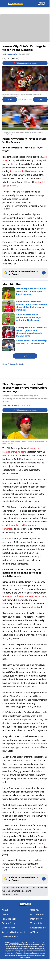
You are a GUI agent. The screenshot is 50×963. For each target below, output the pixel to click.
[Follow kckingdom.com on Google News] (44, 273)
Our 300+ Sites (37, 914)
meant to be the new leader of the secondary (26, 596)
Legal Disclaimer (38, 927)
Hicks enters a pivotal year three (32, 743)
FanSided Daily (9, 919)
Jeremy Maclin (17, 171)
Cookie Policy (8, 927)
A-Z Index (35, 932)
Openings (34, 910)
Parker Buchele (12, 405)
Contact (6, 914)
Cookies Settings (10, 936)
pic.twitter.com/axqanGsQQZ (24, 864)
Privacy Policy (8, 923)
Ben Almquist (11, 54)
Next (40, 99)
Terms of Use (36, 923)
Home (4, 364)
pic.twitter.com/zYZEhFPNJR (16, 202)
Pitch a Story (36, 919)
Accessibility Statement (13, 932)
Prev (10, 99)
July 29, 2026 (35, 706)
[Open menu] (3, 3)
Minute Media (14, 943)
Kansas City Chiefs (17, 364)
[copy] (17, 58)
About (5, 910)
